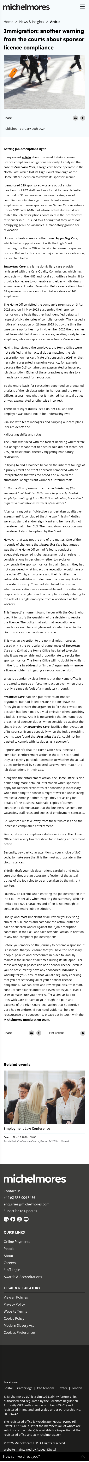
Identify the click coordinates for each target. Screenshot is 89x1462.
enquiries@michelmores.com (26, 1204)
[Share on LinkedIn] (75, 118)
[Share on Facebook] (82, 118)
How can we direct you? (21, 1456)
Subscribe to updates (20, 1211)
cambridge (24, 1388)
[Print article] (82, 1033)
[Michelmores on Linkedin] (6, 1219)
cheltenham (45, 1388)
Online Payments (17, 1241)
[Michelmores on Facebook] (12, 1219)
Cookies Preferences (20, 1332)
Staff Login (12, 1270)
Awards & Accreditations (23, 1277)
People (9, 1248)
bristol (8, 1388)
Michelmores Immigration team (26, 1019)
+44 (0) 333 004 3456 (19, 1197)
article (26, 157)
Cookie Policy (14, 1318)
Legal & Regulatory (22, 1288)
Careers (10, 1262)
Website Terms (15, 1311)
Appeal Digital (46, 1449)
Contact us (12, 1191)
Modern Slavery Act (19, 1325)
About (8, 1255)
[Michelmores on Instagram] (19, 1219)
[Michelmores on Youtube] (26, 1219)
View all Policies (16, 1297)
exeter (63, 1388)
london (77, 1388)
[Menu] (82, 6)
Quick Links (14, 1232)
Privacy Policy (14, 1304)
